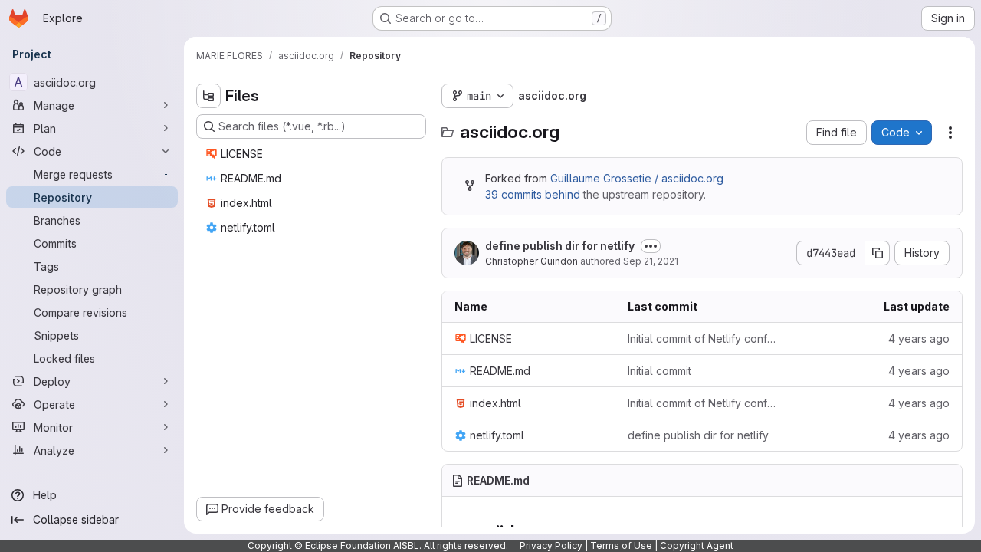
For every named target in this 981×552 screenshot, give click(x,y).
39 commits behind (532, 194)
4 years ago (919, 338)
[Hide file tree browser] (208, 96)
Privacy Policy (551, 545)
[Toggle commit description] (651, 246)
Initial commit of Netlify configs (702, 338)
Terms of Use (621, 545)
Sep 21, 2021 (650, 261)
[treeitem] (312, 154)
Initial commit (659, 370)
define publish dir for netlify (560, 245)
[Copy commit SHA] (877, 253)
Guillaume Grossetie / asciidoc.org (636, 178)
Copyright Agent (696, 545)
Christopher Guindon (531, 261)
